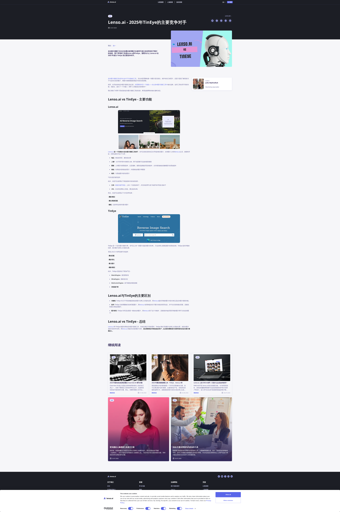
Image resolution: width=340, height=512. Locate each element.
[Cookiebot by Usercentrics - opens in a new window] (108, 508)
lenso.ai (177, 152)
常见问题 (142, 486)
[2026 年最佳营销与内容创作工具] (201, 429)
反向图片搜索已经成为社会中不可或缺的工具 (122, 79)
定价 (108, 486)
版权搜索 (179, 2)
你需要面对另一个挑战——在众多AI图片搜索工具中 (151, 85)
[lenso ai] (111, 2)
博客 (140, 490)
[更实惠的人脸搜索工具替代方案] (138, 429)
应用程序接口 (111, 490)
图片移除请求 (175, 486)
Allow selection (228, 500)
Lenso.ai (111, 152)
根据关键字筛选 (120, 185)
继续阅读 (111, 354)
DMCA (173, 490)
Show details (189, 508)
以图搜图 (161, 2)
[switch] (147, 508)
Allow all (228, 494)
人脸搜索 (170, 2)
